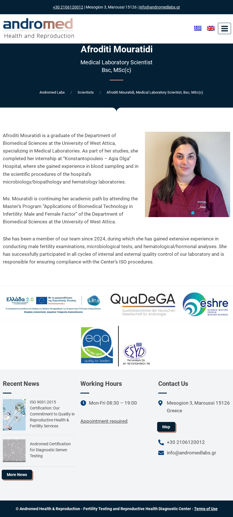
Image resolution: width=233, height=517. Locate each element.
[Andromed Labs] (38, 28)
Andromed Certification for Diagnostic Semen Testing (50, 450)
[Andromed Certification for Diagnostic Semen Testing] (14, 450)
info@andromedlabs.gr (159, 7)
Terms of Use (206, 508)
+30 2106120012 (68, 7)
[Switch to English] (210, 28)
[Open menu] (224, 28)
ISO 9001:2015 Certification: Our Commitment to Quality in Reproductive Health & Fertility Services (52, 414)
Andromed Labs (52, 92)
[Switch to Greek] (197, 28)
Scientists (86, 92)
